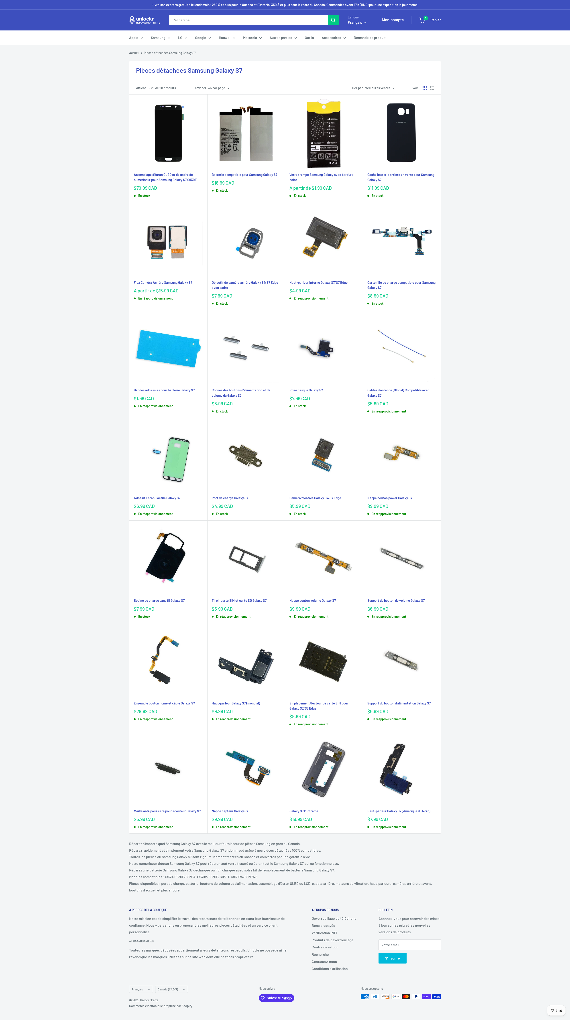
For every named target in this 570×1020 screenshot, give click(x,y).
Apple (133, 37)
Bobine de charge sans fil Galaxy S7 (159, 600)
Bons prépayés (323, 925)
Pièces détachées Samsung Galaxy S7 (170, 53)
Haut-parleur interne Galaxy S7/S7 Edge (318, 282)
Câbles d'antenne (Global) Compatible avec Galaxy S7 (398, 392)
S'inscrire (392, 958)
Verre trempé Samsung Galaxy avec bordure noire (321, 177)
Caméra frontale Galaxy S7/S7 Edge (315, 498)
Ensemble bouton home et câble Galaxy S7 (164, 703)
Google (200, 37)
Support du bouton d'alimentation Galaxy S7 (399, 703)
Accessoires (331, 37)
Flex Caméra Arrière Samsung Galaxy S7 (163, 282)
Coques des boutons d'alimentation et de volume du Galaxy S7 (241, 392)
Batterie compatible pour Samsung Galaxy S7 (244, 175)
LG (180, 37)
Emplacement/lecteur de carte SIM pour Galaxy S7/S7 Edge (318, 705)
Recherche (320, 954)
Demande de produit (370, 37)
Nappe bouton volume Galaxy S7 (312, 600)
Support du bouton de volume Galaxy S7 (396, 600)
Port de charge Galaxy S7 (230, 498)
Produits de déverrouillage (332, 940)
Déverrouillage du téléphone (334, 918)
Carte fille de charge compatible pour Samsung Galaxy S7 (401, 285)
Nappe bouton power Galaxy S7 (389, 498)
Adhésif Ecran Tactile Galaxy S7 (157, 498)
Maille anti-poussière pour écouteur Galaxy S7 (167, 811)
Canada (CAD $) (168, 989)
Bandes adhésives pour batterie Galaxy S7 (164, 390)
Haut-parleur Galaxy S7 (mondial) (236, 703)
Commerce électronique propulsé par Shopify (160, 1006)
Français (137, 989)
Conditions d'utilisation (330, 968)
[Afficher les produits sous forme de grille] (425, 88)
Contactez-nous (324, 961)
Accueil (134, 53)
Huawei (224, 37)
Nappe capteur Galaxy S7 (230, 811)
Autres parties (281, 37)
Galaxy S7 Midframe (303, 811)
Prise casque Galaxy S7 (306, 390)
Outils (309, 37)
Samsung (158, 37)
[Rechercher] (333, 20)
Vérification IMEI (324, 933)
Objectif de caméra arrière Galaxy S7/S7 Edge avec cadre (245, 285)
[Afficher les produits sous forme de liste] (432, 88)
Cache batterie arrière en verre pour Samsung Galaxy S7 (400, 177)
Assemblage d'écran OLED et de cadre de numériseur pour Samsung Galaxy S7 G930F (165, 177)
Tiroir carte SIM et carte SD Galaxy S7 (239, 600)
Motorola (250, 37)
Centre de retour (325, 947)
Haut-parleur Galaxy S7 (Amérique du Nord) (398, 811)
